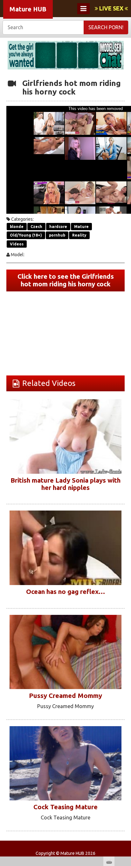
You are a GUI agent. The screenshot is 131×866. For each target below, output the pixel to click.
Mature (81, 227)
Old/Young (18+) (26, 235)
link (125, 767)
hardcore (58, 227)
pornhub (57, 235)
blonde (17, 227)
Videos (17, 244)
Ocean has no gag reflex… (65, 591)
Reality (79, 235)
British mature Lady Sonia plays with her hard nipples (65, 484)
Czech (36, 227)
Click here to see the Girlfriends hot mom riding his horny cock (65, 280)
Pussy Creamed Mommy (65, 695)
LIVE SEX (111, 8)
